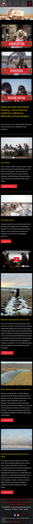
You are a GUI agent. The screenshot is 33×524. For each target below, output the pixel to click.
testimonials (8, 509)
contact (21, 509)
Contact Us (6, 241)
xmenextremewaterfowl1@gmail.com (21, 507)
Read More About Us (9, 186)
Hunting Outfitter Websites (14, 521)
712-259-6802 (6, 507)
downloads (15, 509)
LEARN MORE (7, 353)
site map (26, 509)
